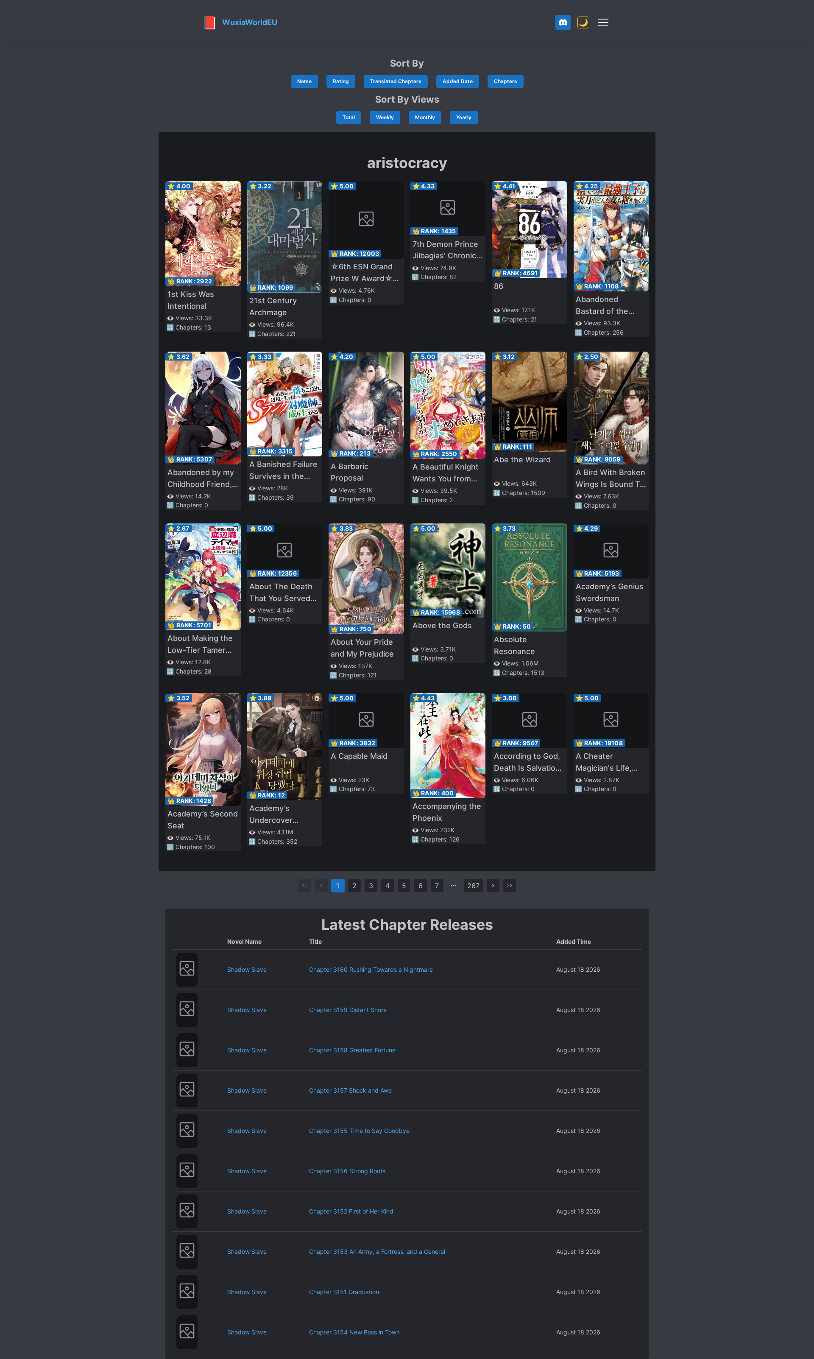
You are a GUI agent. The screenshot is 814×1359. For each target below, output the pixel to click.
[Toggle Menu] (603, 22)
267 (473, 885)
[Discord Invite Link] (563, 22)
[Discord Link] (563, 22)
